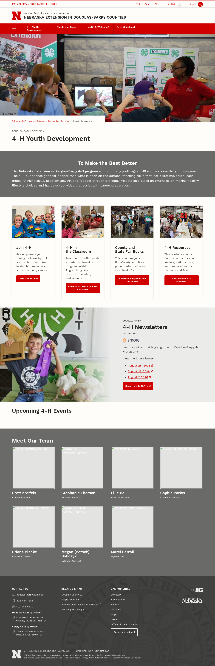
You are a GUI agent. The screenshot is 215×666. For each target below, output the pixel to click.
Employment (118, 599)
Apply (147, 4)
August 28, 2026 (139, 365)
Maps (114, 614)
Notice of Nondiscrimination (68, 658)
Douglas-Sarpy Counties (58, 121)
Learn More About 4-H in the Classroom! (83, 288)
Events (115, 604)
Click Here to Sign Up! (138, 386)
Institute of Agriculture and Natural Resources (46, 13)
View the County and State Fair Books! (132, 280)
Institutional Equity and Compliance (39, 658)
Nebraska (16, 121)
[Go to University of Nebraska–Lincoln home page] (16, 15)
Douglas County (70, 594)
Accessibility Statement (115, 655)
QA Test (100, 655)
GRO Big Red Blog (72, 609)
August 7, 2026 (138, 377)
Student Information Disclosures (127, 658)
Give (157, 4)
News (114, 619)
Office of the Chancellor (125, 624)
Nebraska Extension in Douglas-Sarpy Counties (75, 17)
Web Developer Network (85, 655)
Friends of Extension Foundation (80, 604)
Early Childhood (125, 27)
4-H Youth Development (34, 29)
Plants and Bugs (66, 27)
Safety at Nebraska (103, 658)
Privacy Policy (88, 658)
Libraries (116, 609)
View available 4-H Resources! (181, 280)
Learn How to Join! (28, 278)
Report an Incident (124, 632)
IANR (24, 121)
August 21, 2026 (139, 371)
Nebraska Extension (37, 121)
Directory (116, 594)
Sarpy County (69, 599)
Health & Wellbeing (98, 27)
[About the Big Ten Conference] (197, 590)
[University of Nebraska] (192, 600)
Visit (138, 4)
